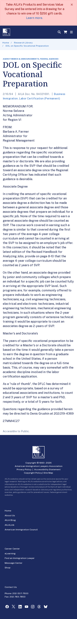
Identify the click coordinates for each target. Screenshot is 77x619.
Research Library (23, 42)
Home (5, 42)
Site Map (48, 473)
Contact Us (11, 587)
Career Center (12, 548)
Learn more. (34, 18)
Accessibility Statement (47, 469)
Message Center (13, 563)
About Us (10, 515)
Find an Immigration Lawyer (20, 558)
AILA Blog (10, 520)
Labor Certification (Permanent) (39, 98)
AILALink (9, 525)
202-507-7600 (20, 593)
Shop (7, 567)
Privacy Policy (24, 469)
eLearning (10, 553)
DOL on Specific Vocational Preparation (27, 46)
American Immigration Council (21, 529)
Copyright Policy (33, 473)
